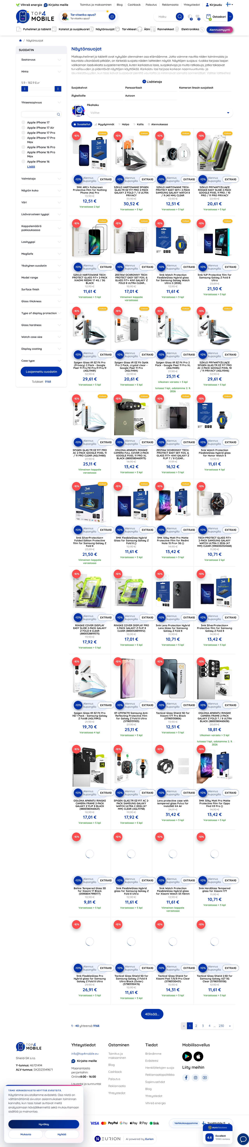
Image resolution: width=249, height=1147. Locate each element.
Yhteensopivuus (31, 102)
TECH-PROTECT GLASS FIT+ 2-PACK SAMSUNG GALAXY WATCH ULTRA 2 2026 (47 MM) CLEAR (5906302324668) (214, 541)
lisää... (152, 1014)
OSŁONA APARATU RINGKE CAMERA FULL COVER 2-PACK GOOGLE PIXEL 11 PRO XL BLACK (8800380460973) (131, 454)
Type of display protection (39, 313)
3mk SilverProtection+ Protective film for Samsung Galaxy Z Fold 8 (214, 628)
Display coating (31, 349)
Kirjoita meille (58, 5)
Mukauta (25, 1134)
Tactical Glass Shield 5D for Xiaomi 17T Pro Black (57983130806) (173, 715)
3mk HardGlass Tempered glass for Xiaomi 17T (214, 889)
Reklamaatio (170, 4)
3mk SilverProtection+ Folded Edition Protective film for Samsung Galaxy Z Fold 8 (89, 541)
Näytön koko (30, 190)
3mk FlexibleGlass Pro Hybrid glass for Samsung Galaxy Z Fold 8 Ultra (90, 978)
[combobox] (160, 112)
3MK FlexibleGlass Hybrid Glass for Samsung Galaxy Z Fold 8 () (131, 540)
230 (221, 1026)
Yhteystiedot (192, 4)
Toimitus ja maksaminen (95, 4)
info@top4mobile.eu (85, 1053)
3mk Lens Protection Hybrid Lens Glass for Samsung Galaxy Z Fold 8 (173, 628)
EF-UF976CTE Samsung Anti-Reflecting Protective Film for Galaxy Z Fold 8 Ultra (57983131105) (131, 717)
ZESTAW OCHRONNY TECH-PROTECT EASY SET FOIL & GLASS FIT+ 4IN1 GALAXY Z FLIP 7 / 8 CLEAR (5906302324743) (172, 455)
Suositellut (83, 124)
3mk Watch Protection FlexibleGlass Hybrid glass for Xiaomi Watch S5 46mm (173, 891)
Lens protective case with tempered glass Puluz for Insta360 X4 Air (173, 803)
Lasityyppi (28, 242)
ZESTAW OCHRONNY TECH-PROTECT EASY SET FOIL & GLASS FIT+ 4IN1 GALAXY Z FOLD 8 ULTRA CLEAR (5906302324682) (131, 280)
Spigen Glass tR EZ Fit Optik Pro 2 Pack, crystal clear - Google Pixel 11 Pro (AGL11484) (131, 366)
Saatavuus (28, 59)
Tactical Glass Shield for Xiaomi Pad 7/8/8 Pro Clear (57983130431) (173, 978)
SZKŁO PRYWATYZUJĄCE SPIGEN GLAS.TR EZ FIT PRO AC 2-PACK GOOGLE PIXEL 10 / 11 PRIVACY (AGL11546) (214, 366)
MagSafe (27, 253)
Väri (24, 202)
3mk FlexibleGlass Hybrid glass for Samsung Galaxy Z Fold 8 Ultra (131, 891)
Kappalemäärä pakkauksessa (31, 228)
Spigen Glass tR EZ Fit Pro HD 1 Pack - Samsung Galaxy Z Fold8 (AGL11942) (89, 715)
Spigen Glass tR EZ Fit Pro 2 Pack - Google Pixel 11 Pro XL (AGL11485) (172, 365)
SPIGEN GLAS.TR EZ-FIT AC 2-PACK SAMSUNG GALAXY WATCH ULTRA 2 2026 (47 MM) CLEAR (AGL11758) (131, 804)
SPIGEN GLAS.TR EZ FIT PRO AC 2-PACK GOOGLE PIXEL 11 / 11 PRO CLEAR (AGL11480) (90, 452)
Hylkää (62, 1134)
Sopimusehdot (155, 1082)
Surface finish (30, 289)
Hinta (24, 71)
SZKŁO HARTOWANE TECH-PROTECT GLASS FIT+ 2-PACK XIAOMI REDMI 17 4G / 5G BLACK (89, 279)
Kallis (140, 124)
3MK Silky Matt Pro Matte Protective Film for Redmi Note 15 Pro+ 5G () (173, 540)
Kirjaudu (216, 5)
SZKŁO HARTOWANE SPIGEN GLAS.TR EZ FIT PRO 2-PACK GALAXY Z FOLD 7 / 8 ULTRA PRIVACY (131, 191)
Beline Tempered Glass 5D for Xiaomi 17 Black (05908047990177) (90, 891)
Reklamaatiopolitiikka (159, 1075)
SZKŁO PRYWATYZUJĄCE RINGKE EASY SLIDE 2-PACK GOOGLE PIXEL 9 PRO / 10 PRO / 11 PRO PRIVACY (214, 191)
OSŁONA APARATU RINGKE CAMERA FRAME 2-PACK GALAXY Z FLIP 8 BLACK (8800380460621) (90, 804)
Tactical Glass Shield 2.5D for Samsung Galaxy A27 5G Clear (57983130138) (214, 978)
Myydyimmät (106, 124)
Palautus (151, 4)
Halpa (125, 124)
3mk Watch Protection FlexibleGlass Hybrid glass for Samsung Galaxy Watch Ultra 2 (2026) (173, 279)
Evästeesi (151, 1060)
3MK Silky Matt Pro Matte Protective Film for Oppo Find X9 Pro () (214, 803)
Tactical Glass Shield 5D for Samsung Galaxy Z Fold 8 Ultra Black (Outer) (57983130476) (131, 980)
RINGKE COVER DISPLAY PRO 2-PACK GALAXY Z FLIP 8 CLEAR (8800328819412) (131, 628)
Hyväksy (44, 1124)
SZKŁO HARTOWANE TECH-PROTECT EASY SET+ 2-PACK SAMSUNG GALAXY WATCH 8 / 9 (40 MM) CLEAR (173, 191)
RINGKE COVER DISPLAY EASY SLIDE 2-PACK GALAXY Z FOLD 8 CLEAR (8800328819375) (89, 629)
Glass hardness (31, 325)
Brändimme (153, 1053)
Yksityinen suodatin (34, 265)
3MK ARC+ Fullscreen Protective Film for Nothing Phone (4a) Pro (90, 190)
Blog (120, 4)
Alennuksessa (159, 124)
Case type (28, 360)
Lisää (31, 166)
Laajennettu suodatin (41, 372)
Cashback (134, 4)
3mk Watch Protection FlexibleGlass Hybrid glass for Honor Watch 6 (215, 452)
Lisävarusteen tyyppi (35, 214)
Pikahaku (93, 105)
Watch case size (31, 337)
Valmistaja (28, 178)
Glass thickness (31, 301)
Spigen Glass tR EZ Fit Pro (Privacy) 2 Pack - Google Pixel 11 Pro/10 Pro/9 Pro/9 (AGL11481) (89, 366)
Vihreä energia (31, 5)
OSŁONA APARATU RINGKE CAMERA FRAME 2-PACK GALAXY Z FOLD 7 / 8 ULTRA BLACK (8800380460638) (215, 717)
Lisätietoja (154, 82)
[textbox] (160, 112)
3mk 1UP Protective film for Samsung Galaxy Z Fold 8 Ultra (214, 277)
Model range (29, 277)
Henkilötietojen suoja (159, 1067)
